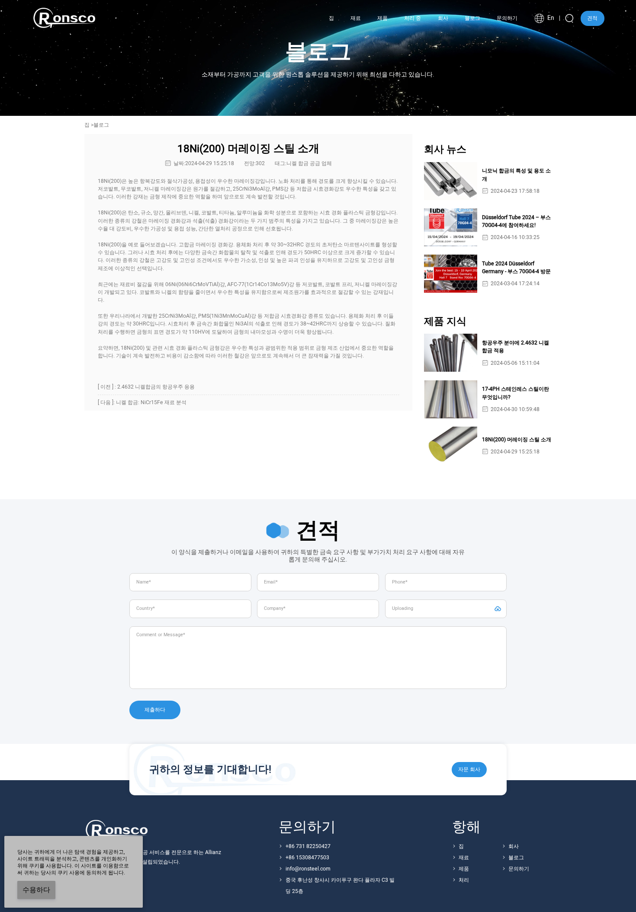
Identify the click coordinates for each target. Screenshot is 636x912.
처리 (464, 880)
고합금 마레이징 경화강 (206, 245)
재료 (464, 857)
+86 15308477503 (307, 857)
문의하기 (518, 869)
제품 (464, 869)
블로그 (516, 857)
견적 (592, 18)
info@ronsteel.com (308, 869)
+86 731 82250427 (308, 846)
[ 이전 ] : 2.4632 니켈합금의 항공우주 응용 (146, 387)
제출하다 (155, 710)
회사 (513, 846)
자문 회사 (469, 769)
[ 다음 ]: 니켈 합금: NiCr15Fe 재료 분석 (142, 402)
